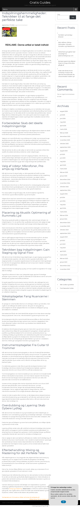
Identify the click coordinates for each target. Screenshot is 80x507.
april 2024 (63, 208)
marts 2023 (63, 255)
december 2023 (65, 222)
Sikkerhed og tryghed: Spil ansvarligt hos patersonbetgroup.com (66, 53)
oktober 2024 (64, 186)
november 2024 (65, 183)
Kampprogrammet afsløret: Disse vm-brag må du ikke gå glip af (67, 63)
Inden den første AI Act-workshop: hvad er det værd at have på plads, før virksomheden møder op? (66, 73)
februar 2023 (64, 258)
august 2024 (64, 194)
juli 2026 (62, 115)
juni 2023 (62, 244)
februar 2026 (64, 133)
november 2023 (65, 226)
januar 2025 (63, 176)
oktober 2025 (64, 143)
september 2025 (65, 147)
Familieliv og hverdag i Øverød (65, 36)
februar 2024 (64, 215)
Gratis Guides (40, 2)
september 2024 (65, 190)
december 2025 (65, 136)
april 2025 (63, 165)
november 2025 (65, 140)
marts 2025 (63, 168)
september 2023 (65, 233)
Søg (58, 14)
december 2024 (65, 179)
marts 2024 (63, 212)
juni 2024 (62, 201)
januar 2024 (63, 219)
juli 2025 (62, 154)
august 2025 (64, 151)
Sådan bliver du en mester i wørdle (40, 499)
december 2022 (65, 265)
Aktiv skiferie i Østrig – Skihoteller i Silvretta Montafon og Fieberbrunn (66, 44)
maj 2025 (63, 161)
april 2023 (63, 251)
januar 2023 (63, 262)
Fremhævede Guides (67, 288)
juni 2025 (62, 158)
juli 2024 (62, 197)
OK (63, 502)
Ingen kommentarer (21, 25)
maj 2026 (63, 122)
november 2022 (65, 269)
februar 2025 (64, 172)
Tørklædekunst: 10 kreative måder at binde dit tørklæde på (20, 497)
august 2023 (64, 237)
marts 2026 (63, 129)
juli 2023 (62, 240)
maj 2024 (63, 204)
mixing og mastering (15, 488)
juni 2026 (62, 118)
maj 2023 (63, 247)
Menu (5, 9)
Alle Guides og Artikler (67, 284)
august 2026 (64, 111)
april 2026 (63, 125)
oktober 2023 (64, 229)
